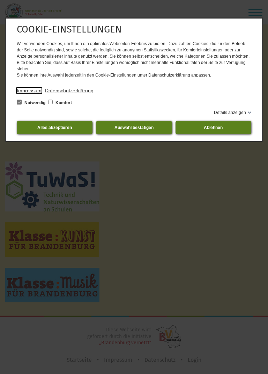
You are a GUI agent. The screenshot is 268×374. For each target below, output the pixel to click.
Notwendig (34, 102)
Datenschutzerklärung (69, 90)
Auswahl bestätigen (134, 127)
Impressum (29, 90)
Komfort (63, 102)
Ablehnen (213, 127)
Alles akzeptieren (54, 127)
